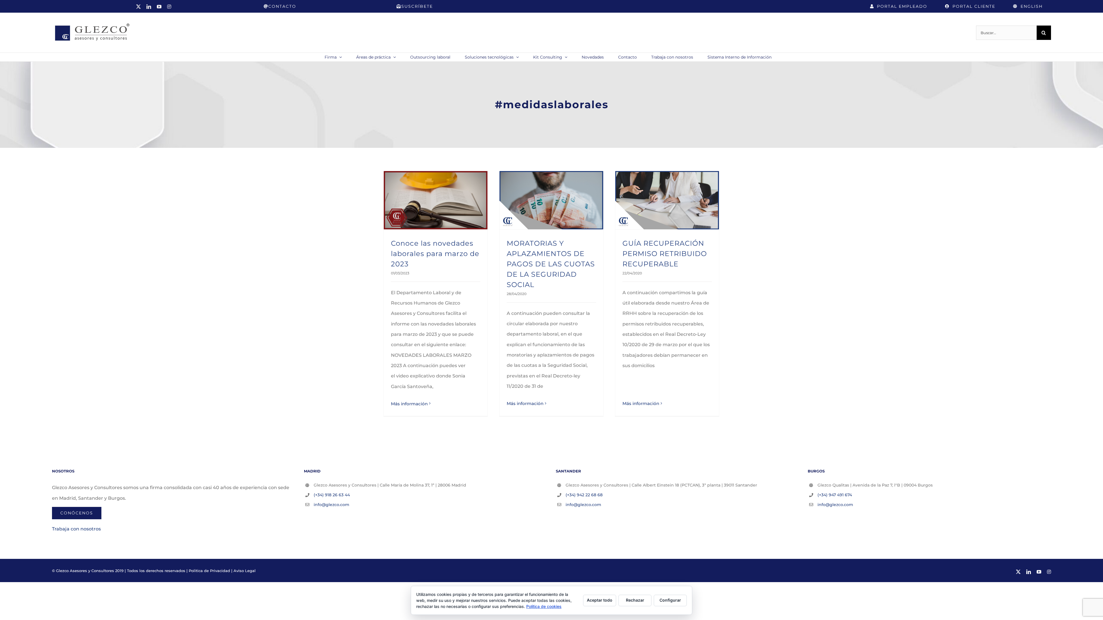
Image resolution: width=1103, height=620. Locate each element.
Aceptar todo (599, 600)
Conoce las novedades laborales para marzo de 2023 (435, 253)
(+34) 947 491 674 (834, 494)
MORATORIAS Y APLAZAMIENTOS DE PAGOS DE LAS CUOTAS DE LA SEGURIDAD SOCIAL (551, 264)
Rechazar (635, 600)
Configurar (670, 600)
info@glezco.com (331, 504)
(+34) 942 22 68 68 (584, 494)
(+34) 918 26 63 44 (332, 494)
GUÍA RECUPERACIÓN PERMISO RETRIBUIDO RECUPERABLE (664, 253)
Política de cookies (544, 606)
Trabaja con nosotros (76, 529)
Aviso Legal (245, 570)
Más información (409, 403)
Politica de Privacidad (209, 570)
